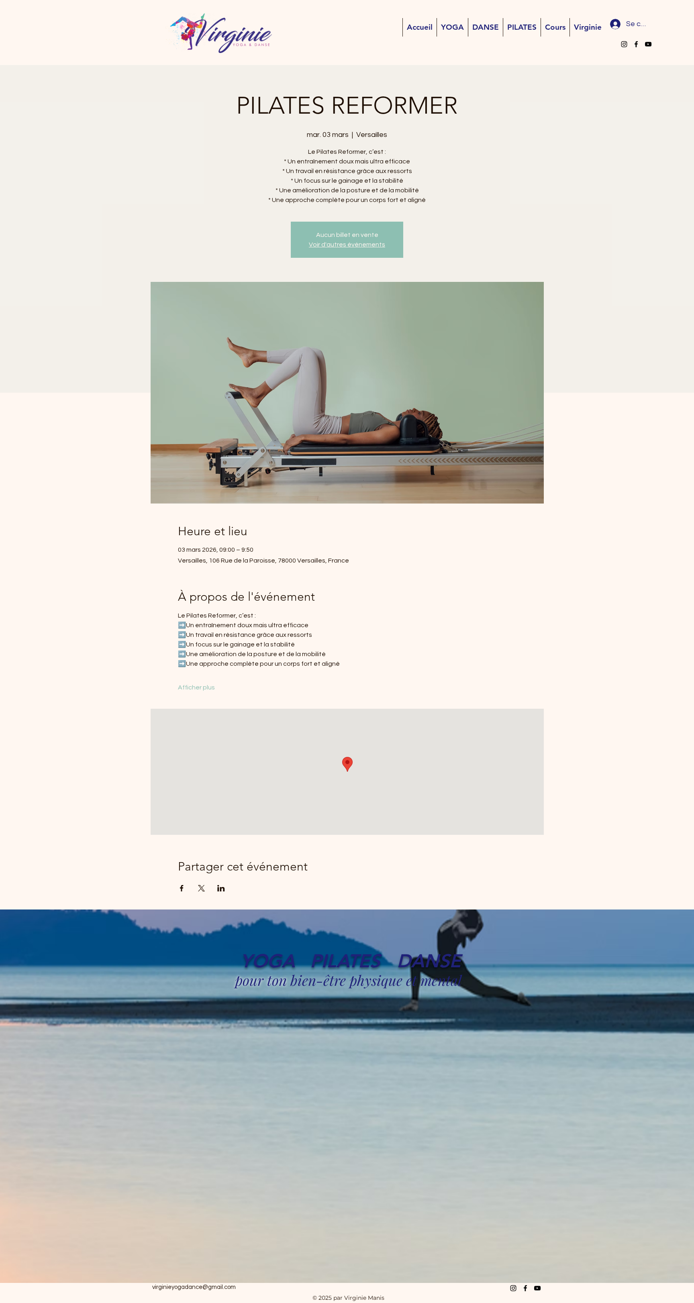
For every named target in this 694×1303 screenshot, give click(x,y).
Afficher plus (196, 687)
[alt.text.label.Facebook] (636, 44)
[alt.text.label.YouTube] (648, 44)
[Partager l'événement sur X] (201, 888)
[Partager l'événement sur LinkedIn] (221, 888)
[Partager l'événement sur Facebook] (182, 888)
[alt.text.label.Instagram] (624, 44)
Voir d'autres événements (347, 244)
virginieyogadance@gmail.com (194, 1287)
